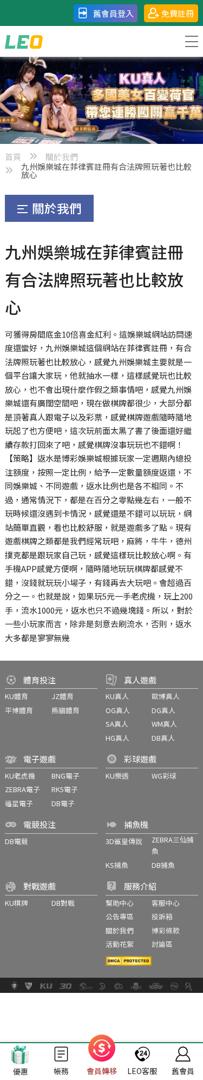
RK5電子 (64, 789)
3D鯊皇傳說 (124, 841)
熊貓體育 (65, 710)
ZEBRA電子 (22, 789)
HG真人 (117, 738)
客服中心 (166, 903)
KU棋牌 (16, 903)
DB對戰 (63, 903)
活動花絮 (120, 944)
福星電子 (19, 803)
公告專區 (120, 916)
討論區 (162, 944)
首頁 (13, 157)
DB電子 (63, 803)
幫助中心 (120, 903)
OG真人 (118, 710)
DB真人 (163, 738)
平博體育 (19, 710)
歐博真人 (166, 696)
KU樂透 (117, 776)
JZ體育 (62, 696)
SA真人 (117, 724)
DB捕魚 (163, 865)
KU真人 (117, 696)
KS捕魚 (117, 865)
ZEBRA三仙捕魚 (173, 845)
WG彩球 (164, 776)
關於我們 (61, 157)
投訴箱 (162, 916)
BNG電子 (65, 776)
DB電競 (16, 841)
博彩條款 (166, 930)
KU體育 (16, 696)
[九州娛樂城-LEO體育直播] (24, 41)
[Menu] (191, 41)
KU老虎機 (20, 776)
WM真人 (164, 724)
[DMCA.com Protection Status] (129, 961)
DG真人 (163, 710)
